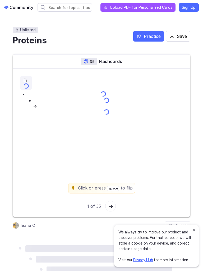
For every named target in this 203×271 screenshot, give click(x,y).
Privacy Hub (143, 260)
